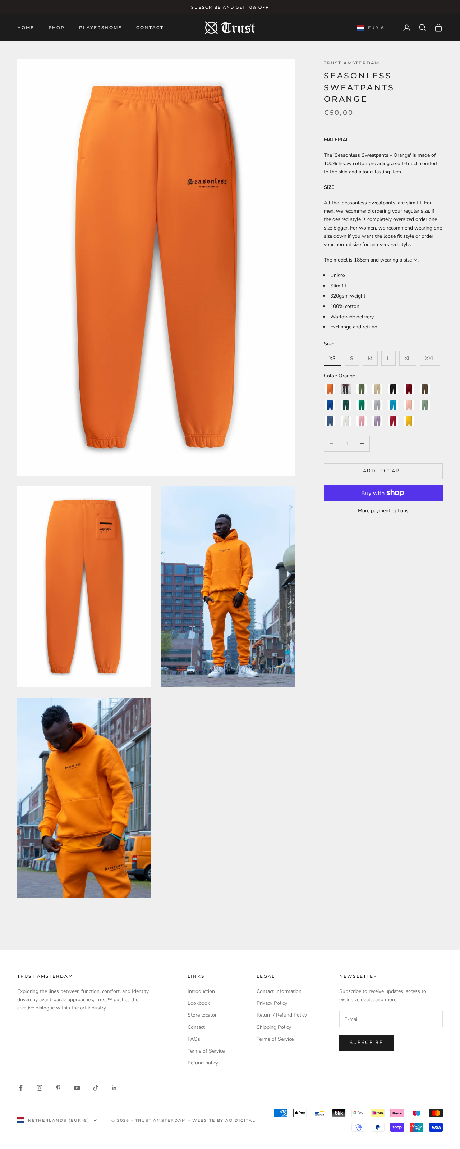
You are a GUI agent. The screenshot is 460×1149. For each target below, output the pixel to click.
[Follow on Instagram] (39, 1087)
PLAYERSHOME (100, 27)
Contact (150, 27)
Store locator (202, 1015)
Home (25, 27)
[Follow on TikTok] (95, 1087)
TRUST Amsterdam (352, 62)
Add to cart (383, 470)
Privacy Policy (272, 1003)
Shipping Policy (274, 1027)
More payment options (383, 510)
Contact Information (279, 991)
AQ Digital (240, 1120)
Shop (57, 27)
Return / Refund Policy (282, 1015)
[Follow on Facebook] (20, 1087)
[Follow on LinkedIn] (114, 1087)
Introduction (201, 991)
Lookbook (199, 1003)
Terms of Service (206, 1051)
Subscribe (366, 1042)
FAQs (194, 1039)
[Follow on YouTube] (76, 1087)
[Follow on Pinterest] (58, 1087)
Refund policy (203, 1062)
